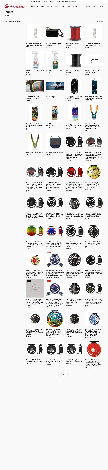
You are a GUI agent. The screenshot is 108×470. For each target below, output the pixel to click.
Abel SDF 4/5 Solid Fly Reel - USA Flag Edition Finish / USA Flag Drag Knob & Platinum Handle (54, 244)
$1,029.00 (68, 277)
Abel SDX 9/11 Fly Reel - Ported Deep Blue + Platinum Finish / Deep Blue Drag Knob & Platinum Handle (93, 332)
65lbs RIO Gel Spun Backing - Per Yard (32, 97)
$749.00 (68, 218)
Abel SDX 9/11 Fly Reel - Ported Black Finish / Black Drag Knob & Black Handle (73, 332)
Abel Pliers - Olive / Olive (34, 153)
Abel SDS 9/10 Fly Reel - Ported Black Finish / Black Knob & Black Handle (73, 302)
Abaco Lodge (50, 97)
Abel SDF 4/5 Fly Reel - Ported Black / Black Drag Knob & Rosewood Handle (74, 214)
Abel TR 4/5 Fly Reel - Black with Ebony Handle (73, 360)
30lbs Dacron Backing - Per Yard (73, 71)
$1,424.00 (88, 189)
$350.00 (28, 155)
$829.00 (87, 368)
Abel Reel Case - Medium (54, 153)
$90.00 (48, 155)
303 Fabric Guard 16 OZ (54, 71)
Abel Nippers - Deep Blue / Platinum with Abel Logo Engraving (94, 98)
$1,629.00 (49, 337)
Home (6, 21)
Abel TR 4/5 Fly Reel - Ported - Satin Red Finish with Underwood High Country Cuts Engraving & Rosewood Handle (93, 363)
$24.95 (48, 73)
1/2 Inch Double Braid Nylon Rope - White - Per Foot (34, 45)
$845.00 (68, 248)
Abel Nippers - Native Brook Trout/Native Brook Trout (34, 125)
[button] (62, 6)
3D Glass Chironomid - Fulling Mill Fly (92, 71)
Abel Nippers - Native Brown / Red (53, 124)
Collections (11, 21)
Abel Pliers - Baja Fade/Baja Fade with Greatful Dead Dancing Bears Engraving (92, 126)
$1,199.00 (68, 336)
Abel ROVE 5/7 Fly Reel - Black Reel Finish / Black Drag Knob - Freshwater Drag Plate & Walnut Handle (73, 155)
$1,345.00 (68, 191)
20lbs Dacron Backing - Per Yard (73, 44)
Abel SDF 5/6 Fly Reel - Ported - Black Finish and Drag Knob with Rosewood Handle (74, 244)
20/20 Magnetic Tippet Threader (53, 44)
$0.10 (67, 47)
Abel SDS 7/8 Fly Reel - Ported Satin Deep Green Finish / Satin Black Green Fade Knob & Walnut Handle (35, 302)
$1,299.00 (29, 336)
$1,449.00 (29, 277)
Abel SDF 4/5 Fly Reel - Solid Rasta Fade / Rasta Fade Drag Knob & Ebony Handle (34, 244)
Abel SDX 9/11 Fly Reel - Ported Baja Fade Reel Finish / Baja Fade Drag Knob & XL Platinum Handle (54, 332)
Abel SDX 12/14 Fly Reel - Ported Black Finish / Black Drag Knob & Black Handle (34, 332)
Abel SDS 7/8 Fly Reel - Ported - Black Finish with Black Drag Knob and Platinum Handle (74, 273)
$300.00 (68, 129)
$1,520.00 (88, 160)
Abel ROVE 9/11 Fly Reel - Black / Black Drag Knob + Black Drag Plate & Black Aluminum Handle (35, 215)
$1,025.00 (29, 219)
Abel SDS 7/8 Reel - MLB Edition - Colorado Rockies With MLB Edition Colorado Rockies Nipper (55, 302)
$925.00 (48, 191)
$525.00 (87, 130)
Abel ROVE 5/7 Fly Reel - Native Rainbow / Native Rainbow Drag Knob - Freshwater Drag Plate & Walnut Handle (34, 186)
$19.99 (48, 47)
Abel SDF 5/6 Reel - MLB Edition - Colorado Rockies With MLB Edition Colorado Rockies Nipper (55, 273)
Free (47, 99)
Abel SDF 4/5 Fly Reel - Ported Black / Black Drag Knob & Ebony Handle (54, 214)
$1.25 (28, 48)
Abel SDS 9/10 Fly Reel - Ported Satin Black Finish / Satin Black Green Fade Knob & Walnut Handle (94, 302)
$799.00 (87, 247)
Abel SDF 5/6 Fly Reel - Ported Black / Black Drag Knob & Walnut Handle (93, 243)
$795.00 (68, 160)
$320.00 (28, 129)
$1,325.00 (49, 248)
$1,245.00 (29, 307)
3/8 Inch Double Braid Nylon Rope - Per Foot (92, 44)
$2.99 (87, 74)
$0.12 (67, 74)
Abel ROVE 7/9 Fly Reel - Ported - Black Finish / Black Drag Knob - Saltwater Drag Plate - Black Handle (54, 186)
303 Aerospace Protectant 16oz (35, 71)
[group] (54, 1)
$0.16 (28, 100)
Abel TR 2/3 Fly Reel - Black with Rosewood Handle (53, 361)
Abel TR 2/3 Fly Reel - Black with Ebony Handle (34, 360)
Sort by (27, 21)
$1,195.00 (29, 248)
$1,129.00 (68, 306)
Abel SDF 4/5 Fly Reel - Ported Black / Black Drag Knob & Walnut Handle (93, 214)
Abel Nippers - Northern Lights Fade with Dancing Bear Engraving (73, 125)
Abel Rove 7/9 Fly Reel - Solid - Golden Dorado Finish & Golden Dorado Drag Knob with (93, 185)
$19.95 (28, 74)
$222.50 (48, 127)
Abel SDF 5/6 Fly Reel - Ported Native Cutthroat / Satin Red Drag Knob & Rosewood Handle (34, 273)
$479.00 (48, 365)
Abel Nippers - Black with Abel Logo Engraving (73, 97)
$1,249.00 (88, 337)
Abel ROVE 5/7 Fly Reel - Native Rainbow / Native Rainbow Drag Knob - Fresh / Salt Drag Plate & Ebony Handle (93, 155)
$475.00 (28, 363)
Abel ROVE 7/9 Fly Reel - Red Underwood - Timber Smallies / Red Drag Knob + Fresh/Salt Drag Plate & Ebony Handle (74, 186)
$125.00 (68, 100)
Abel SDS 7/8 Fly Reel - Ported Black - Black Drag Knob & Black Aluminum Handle (93, 273)
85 (67, 375)
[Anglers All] (15, 6)
